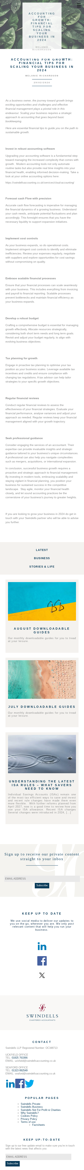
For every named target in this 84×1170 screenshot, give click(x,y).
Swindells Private (30, 1103)
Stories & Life (42, 566)
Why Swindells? (30, 1112)
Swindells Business (32, 1106)
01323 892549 (20, 1070)
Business (42, 558)
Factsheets (38, 1124)
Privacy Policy (29, 1119)
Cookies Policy (29, 1115)
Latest (42, 550)
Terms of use (28, 1121)
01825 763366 (20, 1057)
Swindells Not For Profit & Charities (41, 1110)
